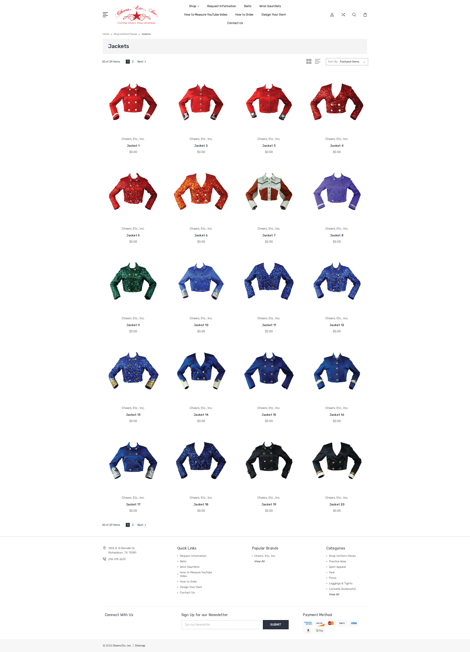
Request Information (221, 6)
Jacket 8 (337, 235)
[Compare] (343, 17)
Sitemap (140, 645)
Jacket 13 (133, 415)
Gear (332, 572)
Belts (247, 6)
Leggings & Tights (340, 583)
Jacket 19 (269, 504)
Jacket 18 (201, 504)
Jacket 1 (133, 145)
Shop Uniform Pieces (342, 556)
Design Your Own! (274, 14)
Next (140, 61)
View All (259, 561)
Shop (192, 6)
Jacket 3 (269, 145)
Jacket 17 (133, 504)
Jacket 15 (269, 415)
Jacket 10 (201, 325)
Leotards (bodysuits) (342, 589)
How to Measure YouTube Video (205, 14)
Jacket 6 (201, 235)
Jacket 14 (201, 415)
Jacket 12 (337, 325)
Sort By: (333, 61)
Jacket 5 (133, 235)
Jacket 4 (337, 145)
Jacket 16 (337, 415)
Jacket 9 (133, 325)
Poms (332, 578)
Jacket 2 (201, 145)
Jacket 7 (269, 235)
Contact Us (235, 23)
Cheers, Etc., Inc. (265, 556)
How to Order (244, 14)
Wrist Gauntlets (270, 6)
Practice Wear (337, 561)
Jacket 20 (336, 504)
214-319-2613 (117, 559)
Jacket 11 (269, 325)
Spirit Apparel (337, 567)
